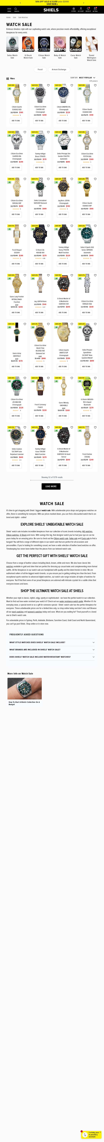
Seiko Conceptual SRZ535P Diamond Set (40, 203)
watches (9, 566)
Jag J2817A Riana (40, 301)
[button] (82, 77)
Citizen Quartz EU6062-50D (17, 108)
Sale (14, 17)
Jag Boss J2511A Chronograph (64, 201)
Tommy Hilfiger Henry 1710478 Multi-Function (64, 250)
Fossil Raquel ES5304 (17, 251)
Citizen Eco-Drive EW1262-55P (17, 201)
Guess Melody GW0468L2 (64, 404)
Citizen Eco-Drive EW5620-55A (87, 302)
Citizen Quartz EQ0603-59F (87, 204)
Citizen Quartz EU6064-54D (87, 110)
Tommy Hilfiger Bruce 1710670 (40, 155)
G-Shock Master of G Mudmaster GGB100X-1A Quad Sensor (63, 453)
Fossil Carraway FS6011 (40, 405)
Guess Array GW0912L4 (17, 354)
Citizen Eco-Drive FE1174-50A (87, 155)
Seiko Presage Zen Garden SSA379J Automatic (63, 156)
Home (8, 17)
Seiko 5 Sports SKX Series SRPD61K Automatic (87, 250)
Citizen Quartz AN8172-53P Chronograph (64, 352)
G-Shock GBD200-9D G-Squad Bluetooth (87, 402)
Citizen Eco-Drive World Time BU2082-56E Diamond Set (40, 349)
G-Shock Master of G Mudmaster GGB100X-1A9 (63, 301)
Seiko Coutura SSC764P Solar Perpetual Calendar (17, 451)
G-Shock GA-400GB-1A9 (40, 251)
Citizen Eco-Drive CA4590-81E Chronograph (40, 109)
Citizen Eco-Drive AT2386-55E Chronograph (17, 402)
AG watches (87, 531)
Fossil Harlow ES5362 (87, 455)
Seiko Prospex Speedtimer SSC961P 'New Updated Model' (87, 354)
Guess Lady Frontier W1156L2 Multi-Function (17, 299)
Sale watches (23, 17)
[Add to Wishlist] (24, 85)
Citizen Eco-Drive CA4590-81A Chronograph (17, 156)
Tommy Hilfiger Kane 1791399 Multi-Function (40, 451)
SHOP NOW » (52, 4)
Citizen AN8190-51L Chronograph (64, 108)
